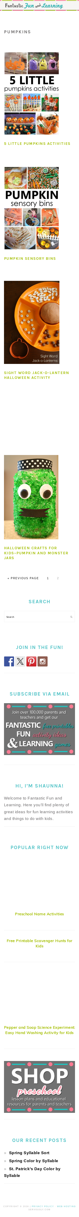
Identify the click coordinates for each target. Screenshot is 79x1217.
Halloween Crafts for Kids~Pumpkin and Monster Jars (36, 553)
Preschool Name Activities (39, 913)
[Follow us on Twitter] (20, 661)
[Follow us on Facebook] (9, 661)
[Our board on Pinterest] (31, 661)
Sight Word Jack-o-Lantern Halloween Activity (36, 375)
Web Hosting (66, 1206)
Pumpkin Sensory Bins (30, 258)
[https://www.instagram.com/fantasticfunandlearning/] (42, 661)
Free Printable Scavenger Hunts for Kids (39, 943)
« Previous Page (23, 578)
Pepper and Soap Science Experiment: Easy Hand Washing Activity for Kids (39, 1030)
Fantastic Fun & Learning (39, 6)
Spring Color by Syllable (33, 1161)
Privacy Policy (43, 1206)
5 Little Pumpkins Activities (37, 143)
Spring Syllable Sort (29, 1153)
